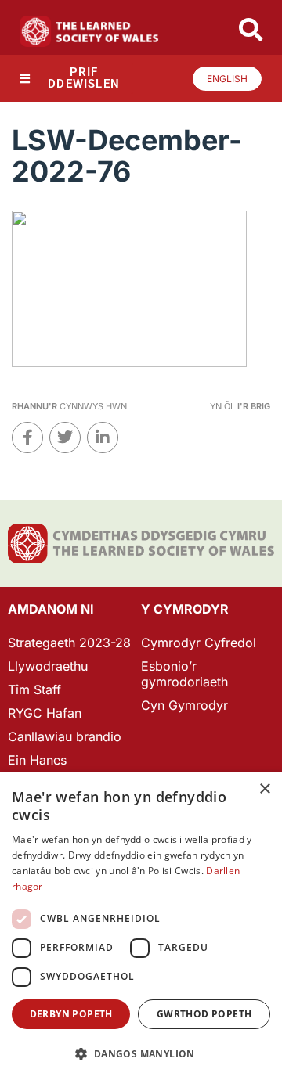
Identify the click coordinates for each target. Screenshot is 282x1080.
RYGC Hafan (44, 713)
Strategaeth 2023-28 (69, 642)
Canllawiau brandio (64, 736)
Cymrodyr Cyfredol (198, 642)
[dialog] (141, 926)
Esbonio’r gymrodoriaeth (184, 673)
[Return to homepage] (89, 31)
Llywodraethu (48, 666)
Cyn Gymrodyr (184, 705)
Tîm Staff (34, 689)
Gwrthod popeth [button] (204, 1014)
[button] (141, 1054)
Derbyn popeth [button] (71, 1014)
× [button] (264, 789)
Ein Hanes (37, 760)
